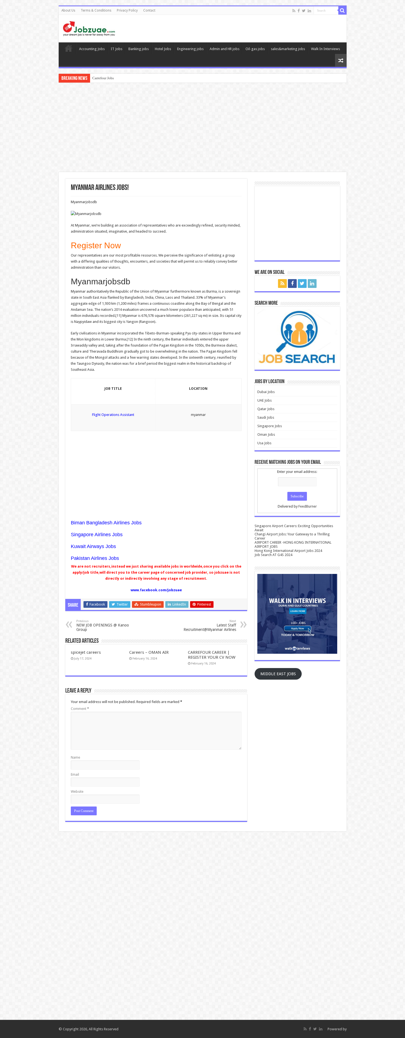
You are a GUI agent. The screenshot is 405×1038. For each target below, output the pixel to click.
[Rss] (294, 10)
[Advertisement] (202, 128)
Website (77, 791)
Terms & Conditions (96, 10)
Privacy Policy (127, 10)
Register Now (96, 245)
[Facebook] (298, 10)
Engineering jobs (190, 49)
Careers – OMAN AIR (149, 652)
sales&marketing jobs (288, 49)
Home (68, 48)
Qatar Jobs (265, 409)
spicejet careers (86, 652)
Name (75, 757)
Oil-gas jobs (255, 49)
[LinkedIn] (309, 10)
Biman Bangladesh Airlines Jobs (106, 522)
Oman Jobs (266, 434)
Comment (80, 709)
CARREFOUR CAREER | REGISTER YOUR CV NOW (211, 655)
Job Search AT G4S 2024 (273, 555)
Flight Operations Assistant (113, 415)
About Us (68, 10)
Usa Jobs (264, 443)
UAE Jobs (264, 400)
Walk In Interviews (325, 49)
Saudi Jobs (265, 417)
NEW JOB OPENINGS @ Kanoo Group (102, 625)
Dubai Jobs (266, 392)
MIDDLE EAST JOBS (278, 673)
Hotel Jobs (163, 49)
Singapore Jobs (269, 426)
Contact (149, 10)
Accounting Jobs (92, 49)
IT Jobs (116, 49)
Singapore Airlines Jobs (97, 534)
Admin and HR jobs (224, 49)
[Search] (342, 10)
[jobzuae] (89, 27)
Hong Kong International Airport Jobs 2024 (288, 551)
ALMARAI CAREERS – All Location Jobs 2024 (128, 78)
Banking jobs (138, 49)
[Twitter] (303, 10)
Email (75, 774)
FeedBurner (307, 506)
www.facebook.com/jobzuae (156, 590)
